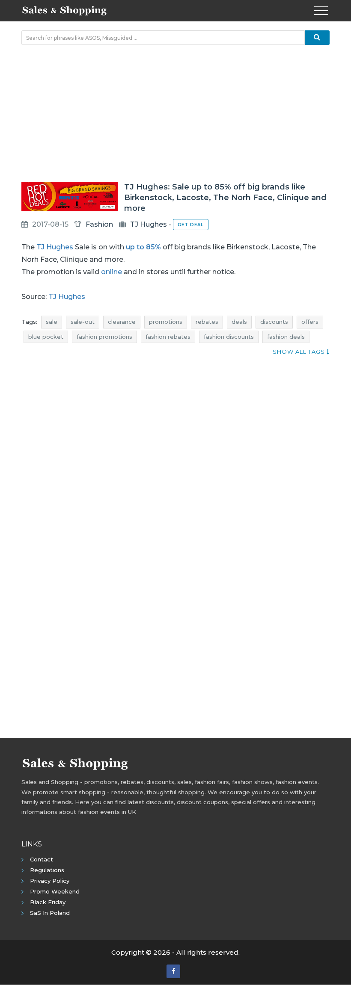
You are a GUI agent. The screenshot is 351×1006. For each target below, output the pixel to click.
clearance (122, 321)
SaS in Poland (50, 912)
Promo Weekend (55, 891)
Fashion (99, 224)
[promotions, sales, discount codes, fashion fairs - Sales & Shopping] (64, 9)
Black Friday (47, 902)
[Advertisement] (175, 113)
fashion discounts (229, 336)
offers (309, 321)
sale (51, 321)
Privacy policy (49, 880)
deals (239, 321)
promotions (165, 321)
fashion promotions (104, 336)
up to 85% (143, 247)
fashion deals (286, 336)
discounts (274, 321)
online (111, 272)
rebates (207, 321)
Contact (41, 859)
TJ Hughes (148, 224)
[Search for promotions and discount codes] (317, 37)
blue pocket (45, 336)
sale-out (83, 321)
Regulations (47, 870)
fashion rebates (168, 336)
